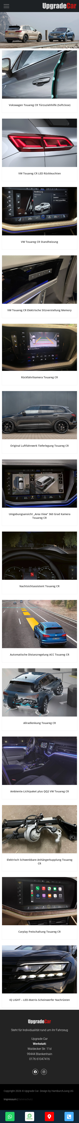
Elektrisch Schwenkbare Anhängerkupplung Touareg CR (39, 861)
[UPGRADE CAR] (59, 6)
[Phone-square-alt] (69, 1116)
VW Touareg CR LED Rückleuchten (39, 173)
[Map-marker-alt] (49, 1116)
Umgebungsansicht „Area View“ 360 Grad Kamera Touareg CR (39, 516)
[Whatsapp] (10, 1116)
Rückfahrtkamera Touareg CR (39, 377)
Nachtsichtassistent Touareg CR (39, 586)
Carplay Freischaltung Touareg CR (39, 931)
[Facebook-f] (35, 1072)
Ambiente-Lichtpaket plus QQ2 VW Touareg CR (39, 791)
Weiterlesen (39, 94)
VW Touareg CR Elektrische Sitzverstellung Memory (39, 310)
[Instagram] (44, 1072)
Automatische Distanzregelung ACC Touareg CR (39, 654)
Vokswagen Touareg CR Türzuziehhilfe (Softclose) (39, 105)
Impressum (10, 1099)
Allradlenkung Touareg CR (39, 723)
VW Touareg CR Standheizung (39, 242)
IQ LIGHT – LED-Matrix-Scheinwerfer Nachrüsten (39, 1000)
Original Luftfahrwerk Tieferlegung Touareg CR (39, 445)
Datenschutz (25, 1099)
